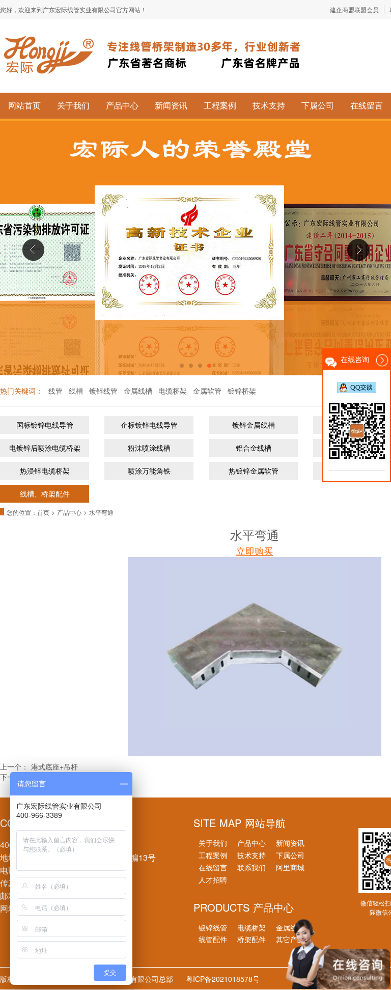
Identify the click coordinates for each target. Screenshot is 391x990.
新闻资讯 (171, 105)
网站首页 (24, 105)
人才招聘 (213, 879)
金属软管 (207, 391)
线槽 (76, 391)
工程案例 (220, 105)
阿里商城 (290, 867)
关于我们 (73, 105)
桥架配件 (251, 939)
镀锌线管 (103, 391)
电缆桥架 (172, 391)
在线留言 (366, 105)
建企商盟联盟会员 (354, 9)
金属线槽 (138, 391)
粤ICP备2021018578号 (223, 979)
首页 (43, 512)
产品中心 (122, 105)
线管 (55, 391)
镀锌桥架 (242, 391)
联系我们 (251, 867)
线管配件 (213, 939)
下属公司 (317, 105)
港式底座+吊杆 (54, 766)
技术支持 (269, 105)
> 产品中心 (67, 512)
